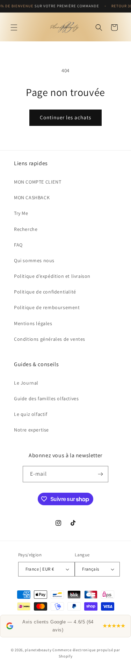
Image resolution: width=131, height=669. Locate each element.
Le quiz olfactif (31, 414)
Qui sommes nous (34, 260)
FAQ (18, 245)
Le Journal (26, 383)
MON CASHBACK (32, 197)
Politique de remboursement (47, 307)
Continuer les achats (65, 117)
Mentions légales (33, 323)
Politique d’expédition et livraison (52, 276)
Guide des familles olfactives (46, 398)
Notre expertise (31, 430)
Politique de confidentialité (45, 292)
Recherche (25, 229)
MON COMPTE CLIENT (37, 182)
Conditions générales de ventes (49, 339)
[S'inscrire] (100, 474)
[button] (14, 27)
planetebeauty (38, 649)
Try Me (21, 213)
